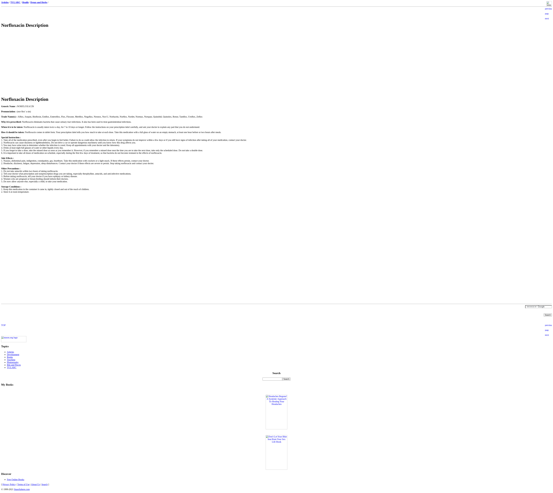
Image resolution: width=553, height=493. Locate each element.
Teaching (11, 360)
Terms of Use (23, 484)
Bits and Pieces (14, 365)
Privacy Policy (9, 484)
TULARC (11, 367)
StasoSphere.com (22, 489)
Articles (10, 352)
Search (44, 484)
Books (10, 357)
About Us (35, 484)
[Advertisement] (276, 51)
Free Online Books (15, 479)
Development (13, 354)
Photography (13, 362)
